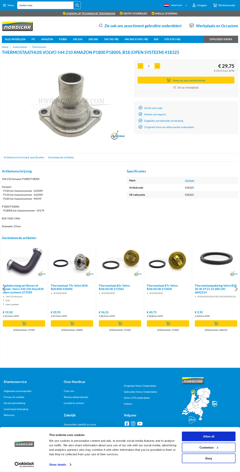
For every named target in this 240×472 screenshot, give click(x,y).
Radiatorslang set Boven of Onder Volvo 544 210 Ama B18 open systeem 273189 (23, 289)
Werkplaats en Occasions (217, 25)
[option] (66, 104)
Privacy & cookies (14, 397)
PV (33, 39)
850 (156, 39)
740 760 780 (111, 39)
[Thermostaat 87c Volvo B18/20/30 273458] (168, 262)
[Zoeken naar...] (77, 5)
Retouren (9, 415)
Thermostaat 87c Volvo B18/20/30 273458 (162, 287)
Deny (208, 458)
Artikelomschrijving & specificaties (24, 157)
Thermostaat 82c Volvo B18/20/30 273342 (114, 287)
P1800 (63, 39)
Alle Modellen (15, 39)
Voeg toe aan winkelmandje (189, 80)
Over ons (69, 391)
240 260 (93, 39)
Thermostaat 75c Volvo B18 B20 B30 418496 (69, 287)
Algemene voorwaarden (18, 391)
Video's (128, 403)
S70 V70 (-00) (172, 39)
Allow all (208, 436)
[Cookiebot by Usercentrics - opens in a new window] (24, 464)
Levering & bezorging (16, 409)
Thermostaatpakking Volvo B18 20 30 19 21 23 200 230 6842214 (216, 289)
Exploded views (221, 39)
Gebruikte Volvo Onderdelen (140, 391)
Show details (57, 464)
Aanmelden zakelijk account (80, 424)
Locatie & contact (74, 403)
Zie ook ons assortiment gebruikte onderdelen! (143, 25)
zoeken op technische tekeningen (90, 13)
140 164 (77, 39)
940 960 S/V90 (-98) (136, 39)
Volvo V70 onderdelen (137, 397)
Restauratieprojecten (76, 397)
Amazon (47, 39)
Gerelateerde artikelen (61, 157)
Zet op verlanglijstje (188, 87)
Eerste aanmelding (14, 403)
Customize (207, 447)
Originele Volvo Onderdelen (140, 385)
